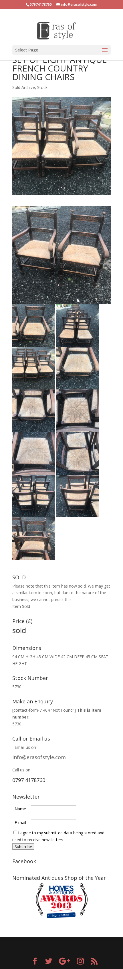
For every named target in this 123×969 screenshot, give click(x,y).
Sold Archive (23, 87)
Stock (42, 87)
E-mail (20, 822)
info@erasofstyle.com (39, 757)
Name (20, 808)
